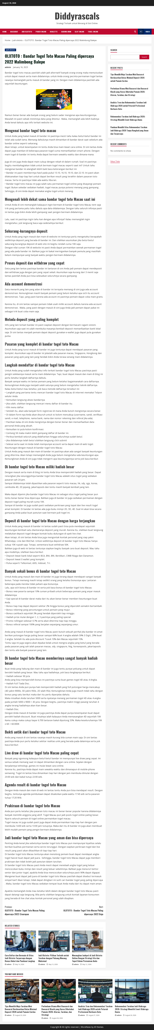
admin (8, 67)
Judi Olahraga (86, 1000)
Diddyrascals (77, 15)
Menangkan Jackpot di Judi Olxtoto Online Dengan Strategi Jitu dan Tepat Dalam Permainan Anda (87, 958)
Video (148, 31)
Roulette (54, 31)
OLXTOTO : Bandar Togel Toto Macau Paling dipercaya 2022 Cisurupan (25, 910)
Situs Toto (115, 161)
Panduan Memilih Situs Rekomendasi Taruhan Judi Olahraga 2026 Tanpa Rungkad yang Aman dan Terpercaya (129, 130)
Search (113, 50)
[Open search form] (135, 31)
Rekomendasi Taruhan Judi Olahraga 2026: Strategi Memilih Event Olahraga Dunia (131, 1009)
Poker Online (41, 31)
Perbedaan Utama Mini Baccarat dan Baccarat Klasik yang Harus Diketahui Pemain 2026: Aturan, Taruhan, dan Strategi (129, 91)
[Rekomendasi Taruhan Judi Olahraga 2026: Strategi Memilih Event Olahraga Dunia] (132, 991)
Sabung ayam (66, 31)
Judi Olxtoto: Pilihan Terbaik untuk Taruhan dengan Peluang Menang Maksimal (53, 958)
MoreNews (86, 1027)
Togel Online (93, 31)
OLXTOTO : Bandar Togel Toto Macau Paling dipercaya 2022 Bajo (83, 910)
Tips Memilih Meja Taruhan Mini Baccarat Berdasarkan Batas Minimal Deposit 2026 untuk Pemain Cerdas (127, 77)
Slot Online (79, 31)
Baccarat (14, 31)
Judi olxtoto (27, 31)
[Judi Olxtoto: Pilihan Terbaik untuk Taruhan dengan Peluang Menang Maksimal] (54, 941)
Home (4, 31)
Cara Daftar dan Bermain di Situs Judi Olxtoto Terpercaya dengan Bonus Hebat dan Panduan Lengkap (20, 958)
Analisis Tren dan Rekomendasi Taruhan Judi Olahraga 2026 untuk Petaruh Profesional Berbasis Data (128, 105)
